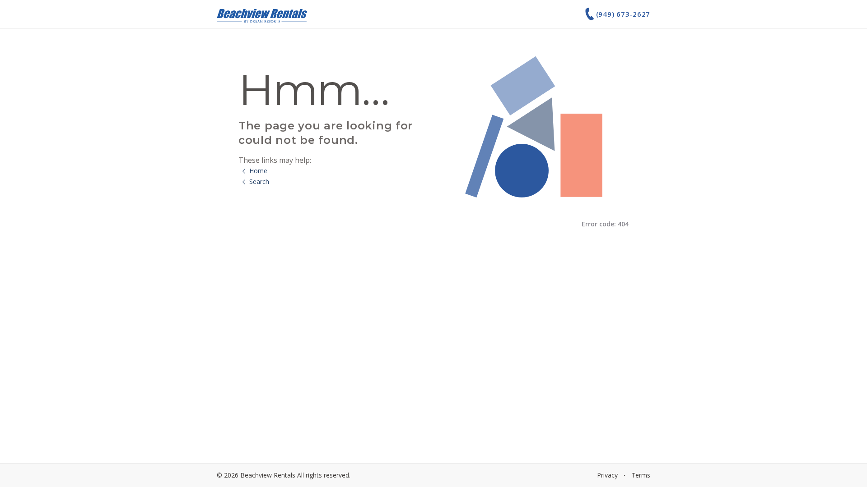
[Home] (262, 14)
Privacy (607, 475)
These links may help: (274, 160)
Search (259, 181)
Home (258, 170)
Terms (640, 475)
